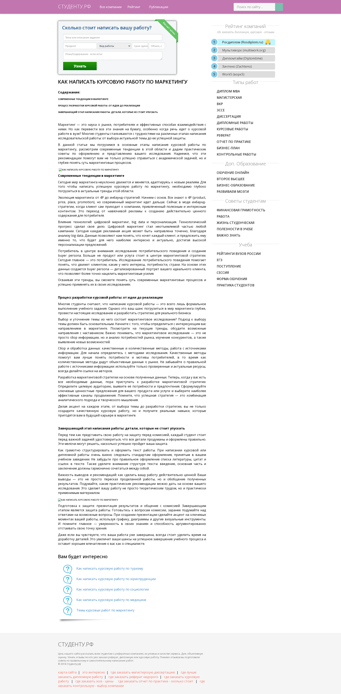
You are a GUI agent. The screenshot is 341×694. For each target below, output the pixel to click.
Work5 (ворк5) (233, 74)
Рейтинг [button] (134, 7)
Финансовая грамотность (241, 210)
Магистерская (229, 97)
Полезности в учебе (235, 229)
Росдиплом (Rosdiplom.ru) (242, 42)
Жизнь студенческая (235, 223)
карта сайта (67, 672)
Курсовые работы (232, 129)
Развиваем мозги (233, 191)
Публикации (158, 7)
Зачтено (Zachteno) (237, 66)
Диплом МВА (228, 91)
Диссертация (229, 116)
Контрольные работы (236, 154)
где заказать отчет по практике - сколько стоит (155, 681)
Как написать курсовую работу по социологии (112, 589)
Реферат (224, 135)
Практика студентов (235, 285)
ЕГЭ (219, 260)
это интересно (93, 672)
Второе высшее (231, 179)
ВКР (220, 104)
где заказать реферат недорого (133, 677)
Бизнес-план (228, 148)
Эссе (221, 110)
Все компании (111, 7)
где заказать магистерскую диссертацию (143, 672)
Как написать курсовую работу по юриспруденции (116, 579)
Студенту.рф (74, 6)
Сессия (223, 272)
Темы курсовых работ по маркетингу (105, 610)
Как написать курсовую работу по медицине (111, 600)
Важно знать (228, 235)
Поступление (229, 266)
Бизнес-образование (236, 185)
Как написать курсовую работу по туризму (109, 568)
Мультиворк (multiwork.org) (244, 50)
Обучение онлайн (233, 172)
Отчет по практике (234, 142)
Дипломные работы (235, 123)
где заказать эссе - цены (94, 681)
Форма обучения (232, 279)
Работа (223, 216)
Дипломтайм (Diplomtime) (242, 58)
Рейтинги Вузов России (239, 254)
